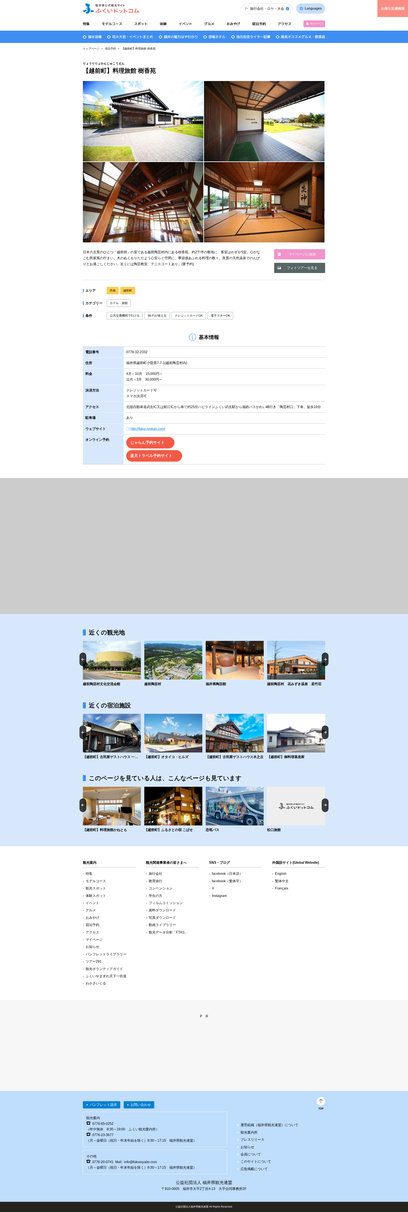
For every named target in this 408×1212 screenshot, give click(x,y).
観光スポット (96, 888)
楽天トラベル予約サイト (151, 456)
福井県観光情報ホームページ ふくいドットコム (111, 8)
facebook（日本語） (227, 873)
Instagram (219, 896)
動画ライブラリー (162, 925)
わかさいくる (96, 983)
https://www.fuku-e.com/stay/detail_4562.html (296, 737)
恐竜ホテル (216, 36)
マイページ (316, 23)
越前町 (127, 290)
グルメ (209, 23)
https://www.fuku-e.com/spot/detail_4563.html (173, 810)
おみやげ (233, 23)
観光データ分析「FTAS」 (168, 932)
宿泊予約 (110, 48)
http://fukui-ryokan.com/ (147, 429)
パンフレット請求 (103, 1105)
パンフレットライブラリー (106, 954)
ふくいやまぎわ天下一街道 (106, 976)
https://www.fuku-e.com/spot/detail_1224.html (112, 664)
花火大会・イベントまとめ (132, 36)
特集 (86, 23)
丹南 (113, 290)
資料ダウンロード (162, 910)
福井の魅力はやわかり (181, 36)
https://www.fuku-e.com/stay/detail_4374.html (296, 810)
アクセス (284, 23)
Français (281, 888)
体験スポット (96, 896)
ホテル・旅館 (119, 303)
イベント (185, 23)
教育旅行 (155, 881)
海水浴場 (95, 36)
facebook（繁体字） (227, 881)
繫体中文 (282, 881)
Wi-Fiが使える (157, 315)
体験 (163, 23)
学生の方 (155, 896)
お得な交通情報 (393, 8)
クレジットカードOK (189, 315)
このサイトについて (256, 1161)
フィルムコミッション (166, 903)
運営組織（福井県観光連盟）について (269, 1125)
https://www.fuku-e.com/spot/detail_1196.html (235, 664)
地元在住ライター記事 (253, 36)
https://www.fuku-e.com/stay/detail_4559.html (112, 810)
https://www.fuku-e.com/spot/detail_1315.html (173, 664)
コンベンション (161, 888)
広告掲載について (254, 1169)
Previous (82, 659)
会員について (251, 1154)
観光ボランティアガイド (104, 969)
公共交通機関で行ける (125, 315)
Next (325, 659)
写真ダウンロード (162, 917)
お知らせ (92, 947)
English (280, 873)
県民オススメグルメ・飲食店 (303, 36)
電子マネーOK (220, 315)
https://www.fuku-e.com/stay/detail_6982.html (235, 737)
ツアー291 (94, 961)
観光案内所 (249, 1132)
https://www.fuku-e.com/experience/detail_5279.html (235, 810)
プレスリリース (252, 1139)
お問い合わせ (140, 1105)
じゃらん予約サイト (147, 442)
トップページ (91, 48)
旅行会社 (155, 873)
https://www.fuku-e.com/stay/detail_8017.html (112, 737)
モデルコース (112, 23)
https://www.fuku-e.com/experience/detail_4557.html (173, 737)
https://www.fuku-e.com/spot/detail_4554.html (296, 664)
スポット (141, 23)
